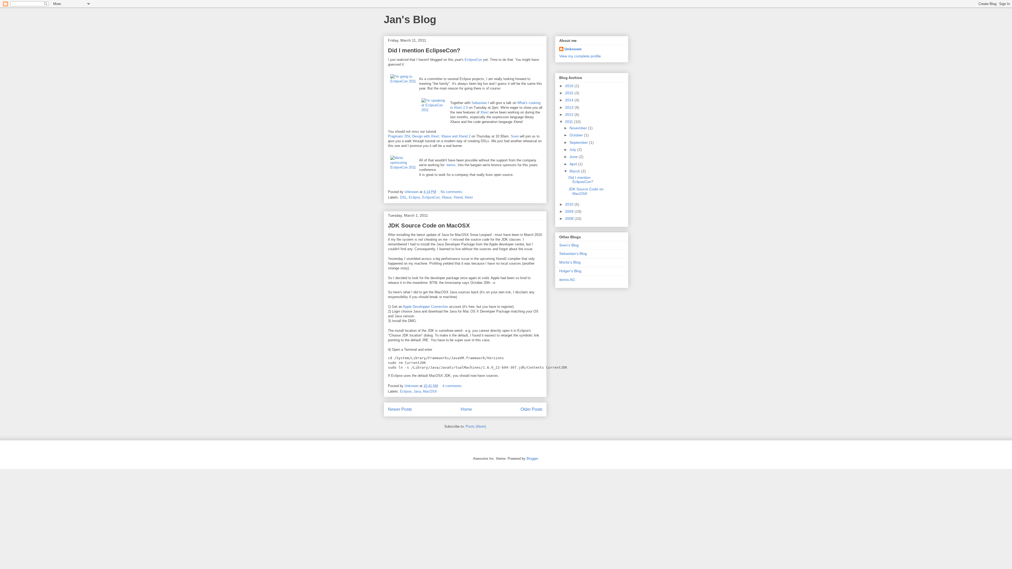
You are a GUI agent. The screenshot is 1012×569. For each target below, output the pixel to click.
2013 (570, 107)
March (575, 171)
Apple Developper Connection (425, 307)
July (573, 149)
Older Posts (531, 409)
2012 (570, 114)
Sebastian (479, 103)
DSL (403, 197)
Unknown (573, 49)
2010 (570, 204)
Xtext (484, 112)
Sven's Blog (569, 245)
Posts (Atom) (476, 426)
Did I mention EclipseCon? (424, 50)
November (579, 128)
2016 (570, 86)
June (574, 157)
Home (466, 409)
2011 (569, 122)
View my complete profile (580, 56)
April (574, 164)
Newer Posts (400, 409)
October (577, 135)
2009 (570, 211)
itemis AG (567, 280)
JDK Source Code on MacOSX (429, 225)
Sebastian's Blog (573, 253)
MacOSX (430, 391)
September (579, 142)
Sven (515, 136)
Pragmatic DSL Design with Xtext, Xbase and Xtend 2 (429, 136)
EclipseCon (473, 60)
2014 (570, 100)
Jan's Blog (410, 19)
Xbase (446, 197)
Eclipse (414, 197)
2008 (570, 218)
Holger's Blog (570, 271)
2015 (570, 93)
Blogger (532, 459)
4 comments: (453, 386)
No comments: (452, 192)
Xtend (458, 197)
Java (417, 391)
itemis (451, 165)
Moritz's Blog (570, 262)
